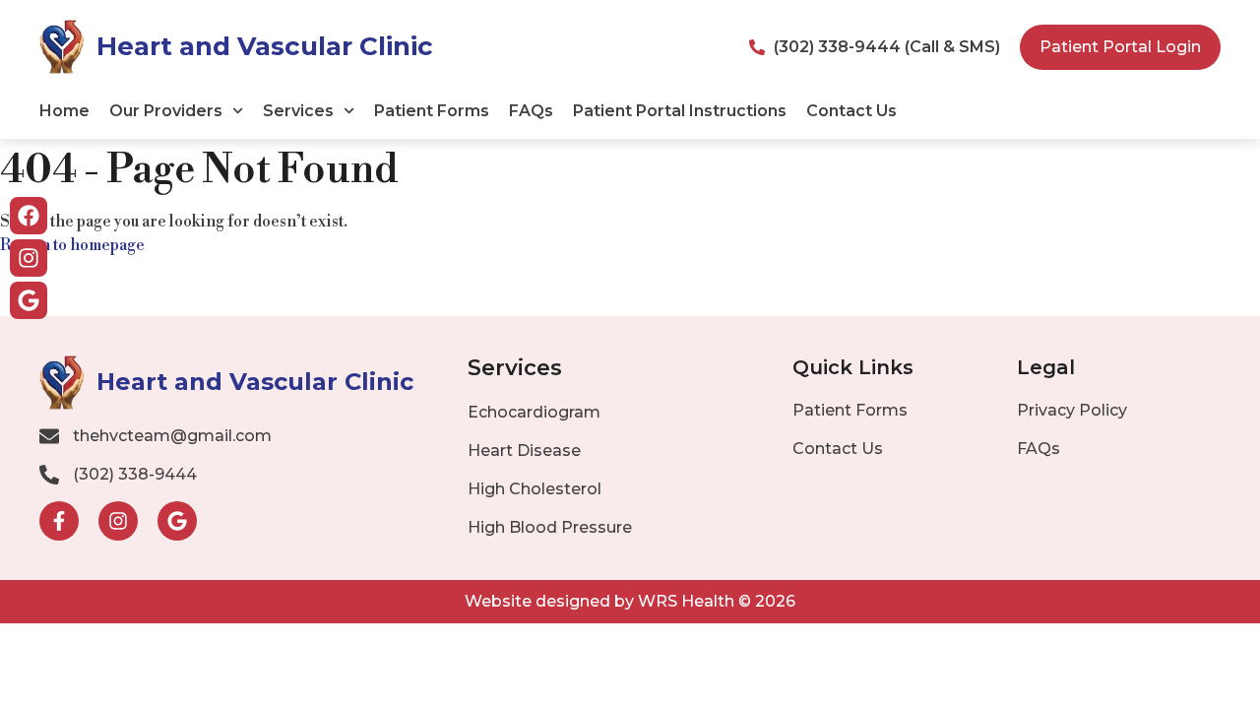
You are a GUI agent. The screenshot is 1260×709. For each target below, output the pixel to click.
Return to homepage (72, 245)
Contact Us (851, 110)
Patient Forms (431, 110)
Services (298, 110)
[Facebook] (28, 215)
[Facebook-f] (59, 521)
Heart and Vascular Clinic (264, 46)
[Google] (28, 300)
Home (64, 110)
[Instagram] (28, 258)
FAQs (531, 110)
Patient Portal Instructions (680, 110)
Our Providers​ (165, 110)
